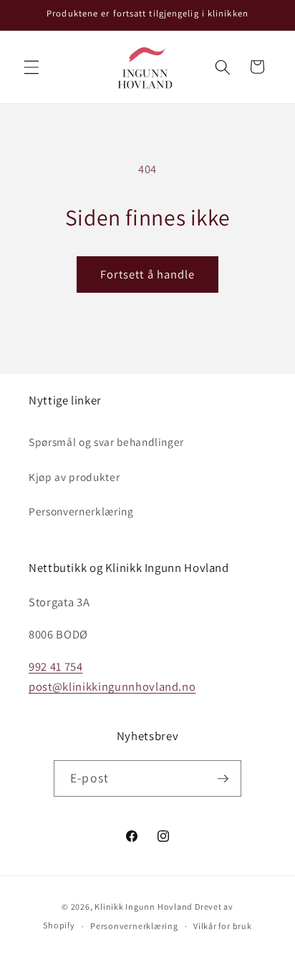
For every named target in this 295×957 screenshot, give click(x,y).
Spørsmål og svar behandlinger (106, 441)
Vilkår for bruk (222, 925)
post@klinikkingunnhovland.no (112, 686)
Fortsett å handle (147, 274)
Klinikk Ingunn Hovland (144, 906)
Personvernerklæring (81, 511)
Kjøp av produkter (74, 477)
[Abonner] (222, 778)
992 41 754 (56, 666)
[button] (31, 66)
